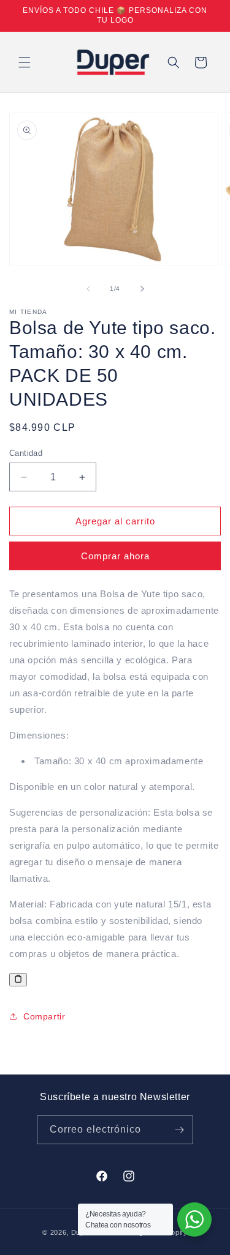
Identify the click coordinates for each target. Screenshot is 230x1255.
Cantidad (25, 453)
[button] (24, 62)
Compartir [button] (44, 1016)
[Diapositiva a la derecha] (142, 288)
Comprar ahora (115, 556)
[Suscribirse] (179, 1129)
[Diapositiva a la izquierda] (88, 288)
